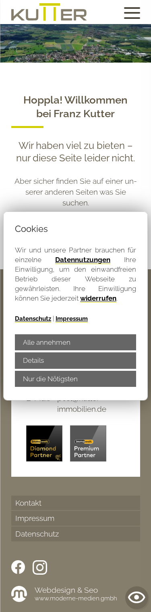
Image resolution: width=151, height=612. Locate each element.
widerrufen (98, 298)
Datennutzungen (82, 260)
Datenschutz (33, 318)
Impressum (72, 318)
